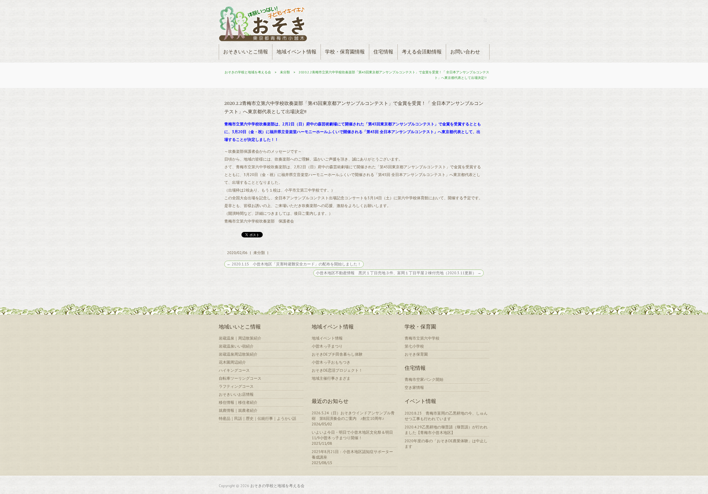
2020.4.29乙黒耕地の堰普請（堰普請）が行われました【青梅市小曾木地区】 (446, 430)
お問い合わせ (465, 51)
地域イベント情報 (296, 51)
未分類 (285, 72)
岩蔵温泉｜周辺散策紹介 (240, 338)
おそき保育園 (416, 354)
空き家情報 (414, 387)
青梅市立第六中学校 (422, 338)
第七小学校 (414, 346)
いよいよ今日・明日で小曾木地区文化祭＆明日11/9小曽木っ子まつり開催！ (352, 435)
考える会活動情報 (422, 51)
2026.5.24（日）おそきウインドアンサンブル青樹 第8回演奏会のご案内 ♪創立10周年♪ (353, 415)
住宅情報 (383, 51)
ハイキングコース (234, 370)
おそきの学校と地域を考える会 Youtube (485, 20)
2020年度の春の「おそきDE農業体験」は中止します (446, 443)
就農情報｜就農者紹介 (238, 410)
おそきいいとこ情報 (245, 51)
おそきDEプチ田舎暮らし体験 (337, 354)
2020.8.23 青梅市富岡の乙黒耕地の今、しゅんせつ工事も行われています (446, 416)
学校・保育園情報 (345, 51)
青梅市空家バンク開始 (424, 379)
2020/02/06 (237, 252)
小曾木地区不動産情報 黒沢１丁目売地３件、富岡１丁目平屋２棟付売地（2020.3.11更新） (398, 272)
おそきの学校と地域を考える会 (248, 72)
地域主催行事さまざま (331, 378)
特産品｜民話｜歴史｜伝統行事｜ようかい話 (257, 418)
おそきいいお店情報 (236, 394)
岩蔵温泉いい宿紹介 (236, 346)
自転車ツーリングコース (240, 378)
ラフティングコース (236, 386)
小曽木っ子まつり (327, 346)
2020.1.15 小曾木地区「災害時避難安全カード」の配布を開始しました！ (294, 264)
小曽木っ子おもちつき (331, 362)
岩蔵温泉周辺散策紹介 (238, 354)
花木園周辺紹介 (232, 362)
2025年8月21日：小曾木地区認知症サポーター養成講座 (352, 454)
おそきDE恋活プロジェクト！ (337, 370)
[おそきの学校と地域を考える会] (263, 25)
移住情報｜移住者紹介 (238, 402)
